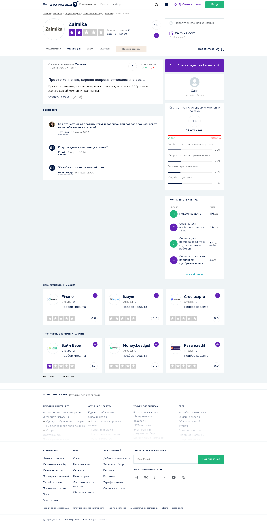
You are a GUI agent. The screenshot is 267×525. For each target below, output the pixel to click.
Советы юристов (190, 430)
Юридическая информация (56, 508)
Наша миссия (81, 464)
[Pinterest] (155, 477)
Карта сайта (177, 508)
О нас (77, 458)
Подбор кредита (73, 14)
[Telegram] (137, 477)
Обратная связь (83, 492)
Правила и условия (116, 508)
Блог (46, 494)
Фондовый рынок (190, 439)
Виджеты (109, 476)
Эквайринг (140, 421)
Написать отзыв (53, 458)
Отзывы (66, 351)
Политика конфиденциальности (88, 508)
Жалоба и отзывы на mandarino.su (81, 167)
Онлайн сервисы (189, 417)
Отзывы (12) (74, 49)
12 (129, 31)
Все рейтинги (194, 275)
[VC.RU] (183, 477)
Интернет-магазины (56, 417)
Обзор (90, 49)
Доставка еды (52, 435)
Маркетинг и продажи (105, 434)
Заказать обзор (113, 464)
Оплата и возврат (115, 488)
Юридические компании (149, 438)
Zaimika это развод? (93, 14)
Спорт (50, 430)
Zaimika (80, 64)
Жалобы (105, 49)
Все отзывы (51, 500)
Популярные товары (56, 439)
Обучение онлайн (190, 421)
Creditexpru (194, 297)
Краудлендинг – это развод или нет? (83, 147)
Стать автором (53, 470)
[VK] (146, 477)
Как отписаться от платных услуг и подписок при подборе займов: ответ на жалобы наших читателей (107, 126)
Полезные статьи (54, 488)
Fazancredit (195, 346)
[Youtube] (174, 477)
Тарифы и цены (113, 482)
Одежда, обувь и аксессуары (65, 421)
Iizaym (128, 297)
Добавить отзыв (190, 4)
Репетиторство (101, 439)
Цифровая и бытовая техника (65, 426)
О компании (53, 49)
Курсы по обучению (101, 413)
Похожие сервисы (131, 49)
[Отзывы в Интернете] (64, 4)
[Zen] (164, 477)
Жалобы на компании (192, 413)
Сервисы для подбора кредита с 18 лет (192, 227)
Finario (67, 297)
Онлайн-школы (97, 417)
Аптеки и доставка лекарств (62, 413)
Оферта (165, 508)
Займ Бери (71, 346)
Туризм (183, 426)
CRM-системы (142, 425)
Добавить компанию (116, 458)
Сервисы (79, 470)
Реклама (108, 470)
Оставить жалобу (54, 464)
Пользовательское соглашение (144, 508)
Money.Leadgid (136, 346)
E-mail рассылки (53, 482)
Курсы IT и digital (102, 430)
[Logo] (54, 29)
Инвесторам (81, 476)
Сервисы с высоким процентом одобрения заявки (192, 260)
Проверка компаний (56, 476)
